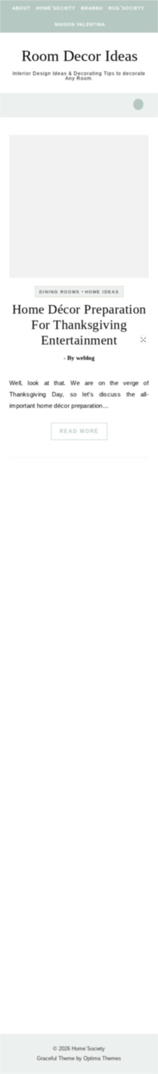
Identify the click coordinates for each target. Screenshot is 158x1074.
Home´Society (55, 8)
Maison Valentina (80, 24)
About (21, 8)
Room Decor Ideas (79, 55)
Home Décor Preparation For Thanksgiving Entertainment (79, 324)
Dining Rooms (59, 292)
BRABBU (92, 8)
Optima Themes (102, 1058)
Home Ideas (102, 292)
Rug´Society (126, 8)
